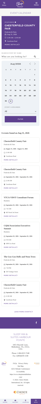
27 (25, 96)
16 (6, 90)
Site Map (21, 366)
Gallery (15, 402)
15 (34, 85)
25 (15, 96)
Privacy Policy (23, 363)
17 (10, 90)
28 (30, 96)
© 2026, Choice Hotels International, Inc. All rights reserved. (20, 382)
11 (15, 85)
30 (6, 101)
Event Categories (12, 107)
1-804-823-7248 (23, 353)
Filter (20, 119)
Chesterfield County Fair (20, 27)
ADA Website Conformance (20, 369)
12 (20, 85)
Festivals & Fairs (9, 144)
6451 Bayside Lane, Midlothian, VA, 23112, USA (20, 347)
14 (30, 85)
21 (30, 90)
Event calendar (20, 13)
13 (25, 85)
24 (11, 96)
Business (7, 201)
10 (10, 85)
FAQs (15, 363)
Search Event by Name (11, 53)
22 (35, 90)
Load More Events (22, 312)
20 (25, 90)
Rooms (5, 402)
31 (10, 101)
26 (20, 96)
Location (25, 402)
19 (20, 90)
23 (6, 96)
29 (35, 96)
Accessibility (20, 371)
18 (15, 90)
